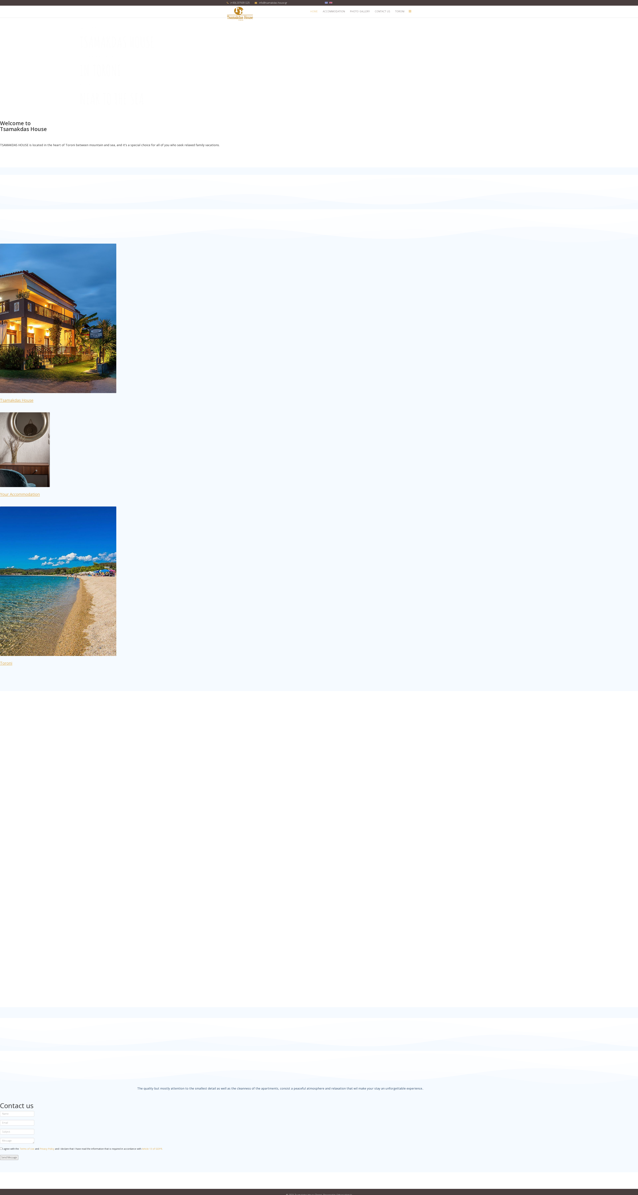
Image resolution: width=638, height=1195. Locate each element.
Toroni (400, 11)
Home (314, 11)
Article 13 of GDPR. (152, 1148)
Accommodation (334, 11)
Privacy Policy (47, 1148)
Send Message (9, 1157)
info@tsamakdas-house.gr (273, 2)
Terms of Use (27, 1148)
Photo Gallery (360, 11)
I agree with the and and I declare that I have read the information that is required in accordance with (82, 1148)
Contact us (382, 11)
